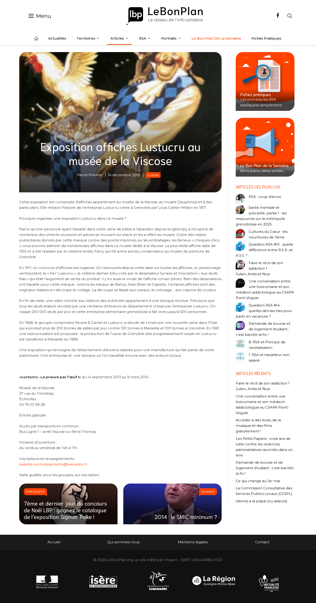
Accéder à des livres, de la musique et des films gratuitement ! (258, 425)
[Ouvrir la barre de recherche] (289, 16)
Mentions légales (193, 542)
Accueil (36, 38)
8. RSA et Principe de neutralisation (267, 345)
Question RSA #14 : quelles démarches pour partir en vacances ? (264, 311)
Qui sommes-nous (123, 542)
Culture (153, 175)
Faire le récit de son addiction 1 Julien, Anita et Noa (259, 268)
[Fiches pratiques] (265, 81)
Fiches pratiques (266, 38)
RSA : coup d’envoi (265, 196)
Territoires (86, 38)
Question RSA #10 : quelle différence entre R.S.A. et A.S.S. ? (264, 250)
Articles (117, 38)
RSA (142, 38)
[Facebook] (277, 16)
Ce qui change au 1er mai (258, 481)
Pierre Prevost (89, 175)
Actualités (57, 38)
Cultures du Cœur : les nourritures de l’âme (268, 234)
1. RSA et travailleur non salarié (269, 357)
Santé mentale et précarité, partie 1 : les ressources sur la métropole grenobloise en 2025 (261, 215)
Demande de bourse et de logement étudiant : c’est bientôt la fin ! (263, 329)
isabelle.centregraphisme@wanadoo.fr (53, 464)
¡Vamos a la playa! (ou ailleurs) (261, 501)
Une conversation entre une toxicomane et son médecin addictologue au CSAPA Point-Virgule (265, 289)
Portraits (169, 38)
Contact (262, 542)
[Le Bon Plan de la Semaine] (265, 147)
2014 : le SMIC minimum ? (186, 516)
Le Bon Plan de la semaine (216, 38)
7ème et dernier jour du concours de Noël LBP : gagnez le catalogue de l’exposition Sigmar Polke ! (65, 509)
